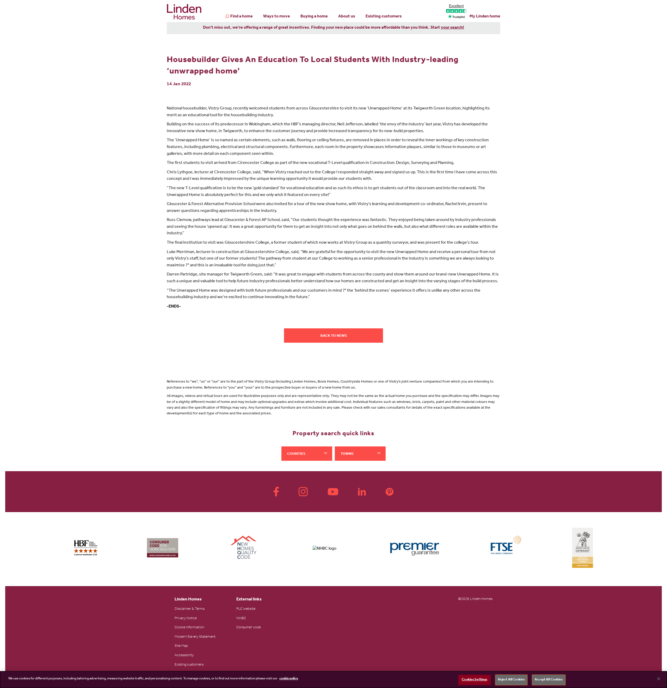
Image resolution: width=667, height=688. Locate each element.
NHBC (241, 619)
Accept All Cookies (549, 679)
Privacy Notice (186, 619)
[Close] (658, 678)
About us (346, 17)
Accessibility (184, 656)
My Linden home (485, 17)
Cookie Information (189, 628)
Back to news (333, 336)
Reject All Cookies (511, 679)
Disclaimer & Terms (190, 609)
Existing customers (384, 17)
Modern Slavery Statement (195, 637)
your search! (452, 28)
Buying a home (314, 17)
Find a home (241, 17)
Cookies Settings (474, 679)
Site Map (181, 646)
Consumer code (248, 628)
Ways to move (276, 17)
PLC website (245, 609)
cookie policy (288, 678)
